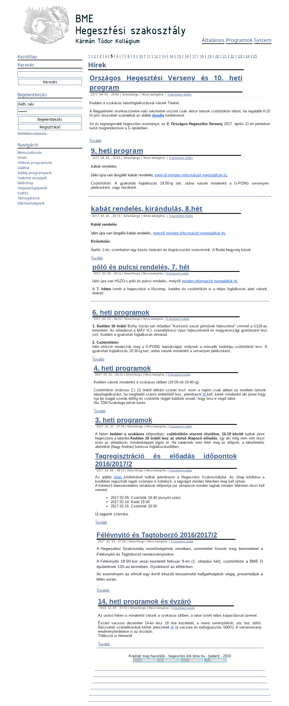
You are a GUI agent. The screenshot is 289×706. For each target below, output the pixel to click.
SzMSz (22, 193)
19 (209, 56)
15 (179, 56)
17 (194, 56)
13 (164, 56)
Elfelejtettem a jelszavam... (32, 133)
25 (255, 56)
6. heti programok (120, 312)
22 (232, 56)
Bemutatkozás (29, 152)
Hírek (22, 157)
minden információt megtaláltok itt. (198, 174)
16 (187, 56)
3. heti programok (123, 420)
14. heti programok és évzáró (144, 601)
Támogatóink (28, 198)
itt (205, 394)
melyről (161, 174)
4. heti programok (122, 368)
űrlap (119, 477)
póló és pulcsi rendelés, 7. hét (140, 267)
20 (217, 56)
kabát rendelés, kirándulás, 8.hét (146, 208)
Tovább (95, 141)
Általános (213, 40)
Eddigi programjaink (34, 172)
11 (148, 56)
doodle (158, 115)
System (263, 40)
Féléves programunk (34, 162)
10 (141, 56)
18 (202, 56)
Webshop (25, 182)
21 (225, 56)
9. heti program (117, 150)
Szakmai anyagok (32, 177)
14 (171, 56)
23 (240, 56)
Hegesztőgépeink (32, 187)
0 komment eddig (179, 94)
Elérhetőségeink (31, 203)
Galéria (23, 167)
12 (156, 56)
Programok (239, 40)
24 (247, 56)
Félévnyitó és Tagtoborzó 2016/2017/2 (157, 535)
